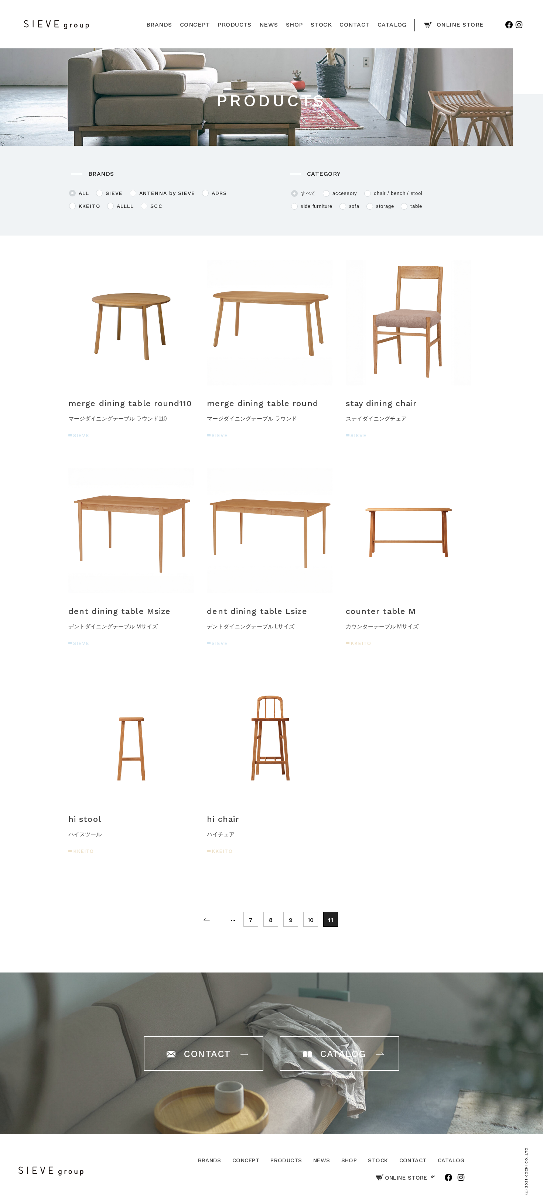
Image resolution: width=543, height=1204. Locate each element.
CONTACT (413, 1160)
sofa (354, 206)
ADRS (219, 193)
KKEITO (89, 206)
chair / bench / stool (398, 193)
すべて (308, 193)
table (416, 206)
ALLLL (125, 206)
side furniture (316, 206)
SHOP (349, 1160)
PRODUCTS (286, 1160)
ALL (84, 193)
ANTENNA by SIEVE (167, 193)
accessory (344, 193)
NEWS (321, 1160)
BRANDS (209, 1160)
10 (311, 919)
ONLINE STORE (406, 1177)
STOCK (378, 1160)
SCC (156, 206)
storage (385, 206)
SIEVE (114, 193)
